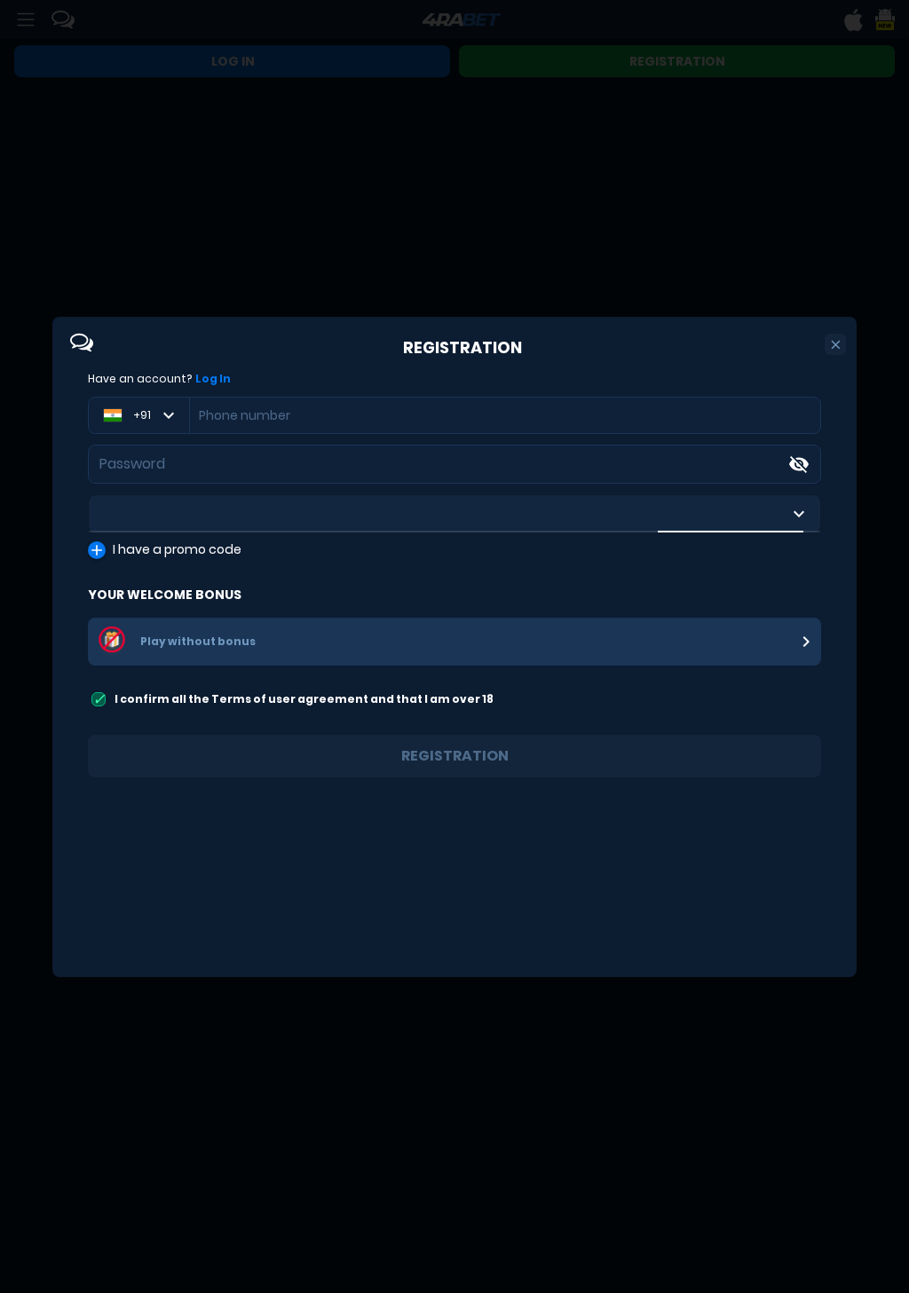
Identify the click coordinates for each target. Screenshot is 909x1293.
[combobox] (454, 513)
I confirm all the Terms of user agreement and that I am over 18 (304, 698)
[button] (835, 344)
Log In (213, 379)
